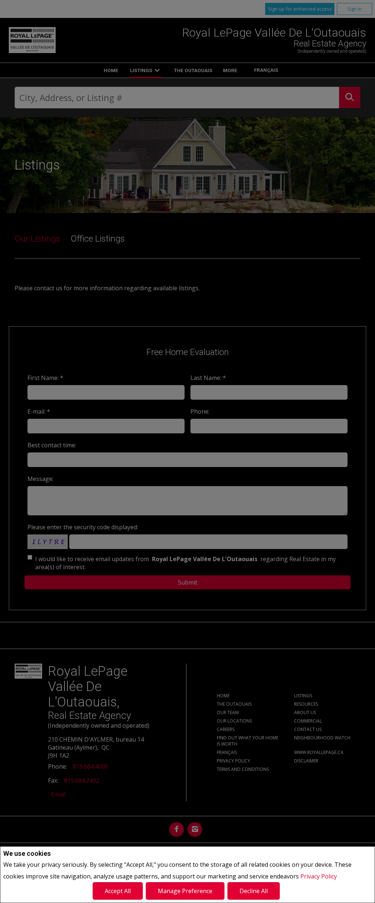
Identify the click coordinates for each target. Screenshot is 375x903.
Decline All (254, 891)
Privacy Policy (318, 876)
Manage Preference (185, 891)
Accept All (118, 891)
